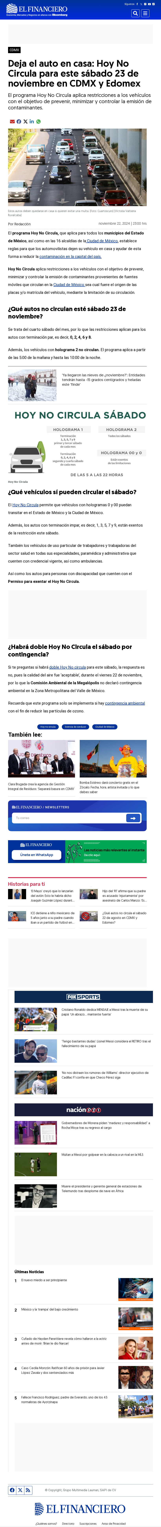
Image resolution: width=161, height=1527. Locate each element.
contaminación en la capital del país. (70, 256)
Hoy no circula (48, 726)
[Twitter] (142, 4)
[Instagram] (146, 4)
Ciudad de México (102, 241)
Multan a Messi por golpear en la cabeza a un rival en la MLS (102, 1155)
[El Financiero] (37, 10)
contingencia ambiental (125, 703)
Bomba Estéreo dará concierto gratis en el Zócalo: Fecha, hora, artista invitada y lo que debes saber (109, 787)
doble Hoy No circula (67, 667)
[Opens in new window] (36, 1019)
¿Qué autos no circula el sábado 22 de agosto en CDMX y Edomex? (124, 918)
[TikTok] (154, 4)
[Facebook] (138, 4)
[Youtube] (150, 4)
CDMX (14, 50)
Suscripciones (88, 1524)
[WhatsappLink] (77, 851)
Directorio (68, 1524)
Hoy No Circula (25, 505)
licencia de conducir (75, 726)
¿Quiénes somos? (46, 1524)
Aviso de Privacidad (114, 1524)
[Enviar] (133, 818)
